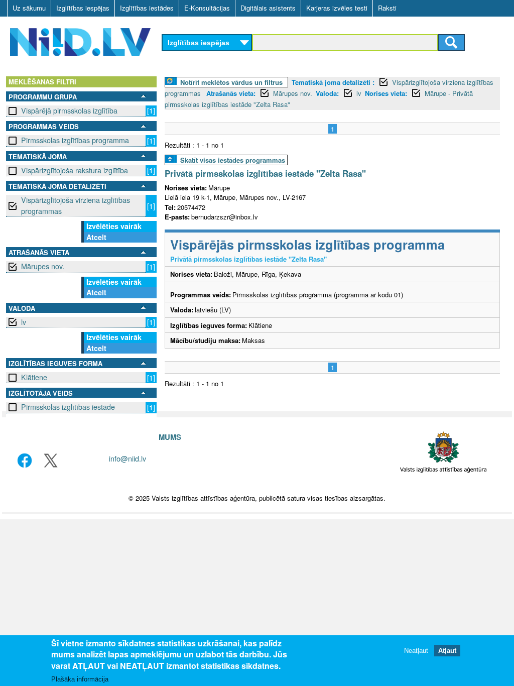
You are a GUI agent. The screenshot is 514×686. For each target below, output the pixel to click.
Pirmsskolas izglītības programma (75, 140)
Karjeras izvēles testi (336, 8)
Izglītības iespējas (82, 8)
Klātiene (34, 377)
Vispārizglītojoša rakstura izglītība (74, 170)
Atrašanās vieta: (230, 93)
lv (23, 322)
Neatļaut (416, 650)
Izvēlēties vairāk (114, 226)
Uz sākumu (29, 8)
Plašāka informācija (79, 679)
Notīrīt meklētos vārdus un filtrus (231, 82)
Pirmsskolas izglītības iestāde (68, 407)
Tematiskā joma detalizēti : (333, 82)
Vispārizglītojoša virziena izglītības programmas (75, 205)
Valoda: (327, 93)
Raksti (387, 8)
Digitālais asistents (268, 8)
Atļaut (447, 650)
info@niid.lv (127, 458)
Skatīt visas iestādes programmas (232, 160)
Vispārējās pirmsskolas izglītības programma (307, 244)
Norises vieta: (386, 93)
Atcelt (96, 237)
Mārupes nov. (42, 266)
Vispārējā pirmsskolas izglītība (69, 110)
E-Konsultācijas (207, 8)
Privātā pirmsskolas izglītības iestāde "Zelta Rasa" (265, 173)
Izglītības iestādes (147, 8)
